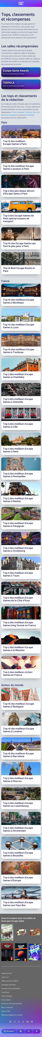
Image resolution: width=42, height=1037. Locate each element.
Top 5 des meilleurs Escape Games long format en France (19, 623)
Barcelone (5, 115)
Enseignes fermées (8, 985)
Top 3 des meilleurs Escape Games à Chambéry (18, 375)
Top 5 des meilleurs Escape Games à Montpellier (18, 475)
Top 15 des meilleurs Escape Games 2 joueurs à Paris (18, 167)
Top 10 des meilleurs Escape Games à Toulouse (18, 350)
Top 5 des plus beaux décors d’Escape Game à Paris (18, 192)
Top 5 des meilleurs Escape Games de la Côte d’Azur (18, 599)
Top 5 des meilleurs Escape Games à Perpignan (18, 524)
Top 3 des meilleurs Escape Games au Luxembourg (18, 804)
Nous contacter (7, 1007)
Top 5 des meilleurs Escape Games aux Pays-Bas (18, 903)
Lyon (38, 112)
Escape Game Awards (16, 70)
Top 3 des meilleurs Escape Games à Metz (18, 450)
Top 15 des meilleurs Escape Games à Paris (15, 142)
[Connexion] (36, 1031)
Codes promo (6, 973)
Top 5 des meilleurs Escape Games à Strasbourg (18, 549)
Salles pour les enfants (9, 981)
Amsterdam (30, 115)
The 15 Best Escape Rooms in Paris (19, 269)
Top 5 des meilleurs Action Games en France (17, 673)
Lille (34, 112)
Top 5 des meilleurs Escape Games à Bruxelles (18, 854)
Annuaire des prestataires (10, 989)
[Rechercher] (28, 1031)
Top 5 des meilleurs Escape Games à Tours (18, 574)
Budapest (13, 115)
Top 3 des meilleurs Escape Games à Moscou (18, 779)
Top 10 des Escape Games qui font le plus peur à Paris (19, 244)
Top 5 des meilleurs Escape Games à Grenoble (18, 400)
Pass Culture (6, 1000)
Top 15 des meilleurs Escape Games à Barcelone (18, 755)
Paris (14, 112)
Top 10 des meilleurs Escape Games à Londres (18, 730)
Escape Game (21, 3)
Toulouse (28, 112)
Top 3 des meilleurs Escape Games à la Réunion (18, 648)
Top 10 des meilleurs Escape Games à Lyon (18, 326)
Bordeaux (20, 112)
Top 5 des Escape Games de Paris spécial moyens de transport (18, 219)
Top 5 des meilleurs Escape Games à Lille (18, 425)
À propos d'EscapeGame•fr (11, 1004)
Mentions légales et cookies (12, 1015)
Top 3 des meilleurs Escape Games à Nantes (18, 499)
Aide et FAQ (5, 1011)
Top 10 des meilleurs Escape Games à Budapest (18, 705)
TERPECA (8, 83)
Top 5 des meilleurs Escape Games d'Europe (18, 879)
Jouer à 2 (5, 977)
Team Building (6, 996)
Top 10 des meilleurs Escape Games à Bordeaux (18, 301)
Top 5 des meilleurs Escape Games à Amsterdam (18, 829)
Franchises (5, 992)
